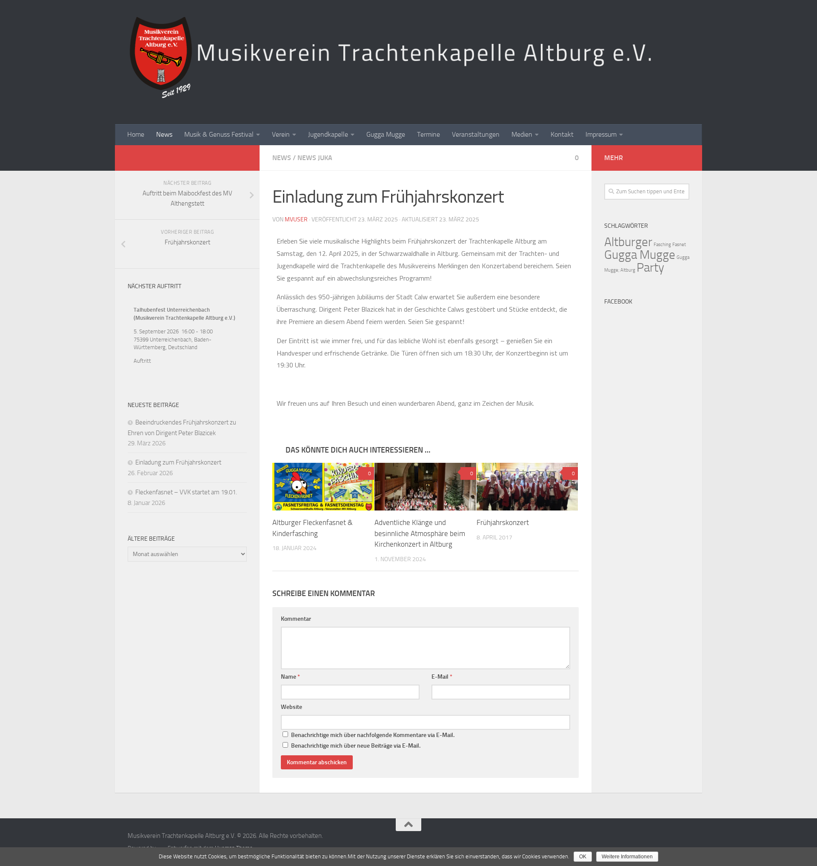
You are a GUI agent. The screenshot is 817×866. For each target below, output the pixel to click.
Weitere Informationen (627, 857)
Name (290, 676)
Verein (281, 134)
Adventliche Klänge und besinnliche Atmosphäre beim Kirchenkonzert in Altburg (419, 533)
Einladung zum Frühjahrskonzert (178, 462)
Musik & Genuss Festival (219, 134)
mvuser (296, 219)
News (164, 134)
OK (582, 857)
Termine (428, 134)
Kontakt (562, 134)
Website (291, 707)
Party (650, 267)
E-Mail (441, 676)
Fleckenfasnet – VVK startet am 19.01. (186, 492)
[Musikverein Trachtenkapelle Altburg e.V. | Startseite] (408, 57)
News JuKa (314, 158)
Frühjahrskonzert (503, 522)
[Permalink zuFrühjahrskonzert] (527, 486)
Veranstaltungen (476, 134)
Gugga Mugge (385, 134)
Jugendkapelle (328, 134)
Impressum (601, 134)
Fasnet (679, 244)
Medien (521, 134)
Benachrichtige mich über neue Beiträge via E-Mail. (355, 745)
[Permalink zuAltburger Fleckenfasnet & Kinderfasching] (323, 486)
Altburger (628, 242)
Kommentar (296, 618)
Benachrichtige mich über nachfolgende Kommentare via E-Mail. (372, 735)
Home (135, 134)
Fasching (662, 244)
